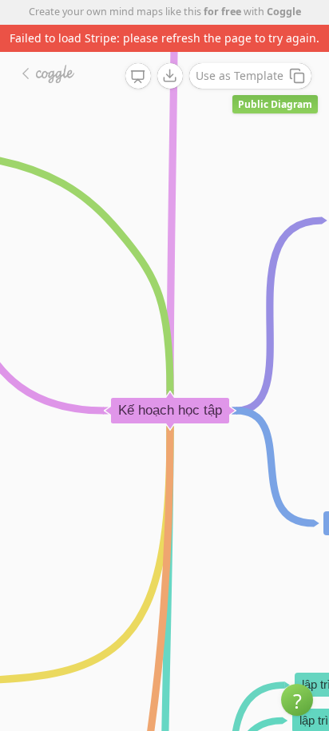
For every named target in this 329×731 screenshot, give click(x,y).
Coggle (284, 11)
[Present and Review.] (138, 76)
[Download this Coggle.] (170, 76)
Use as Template (239, 75)
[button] (297, 700)
